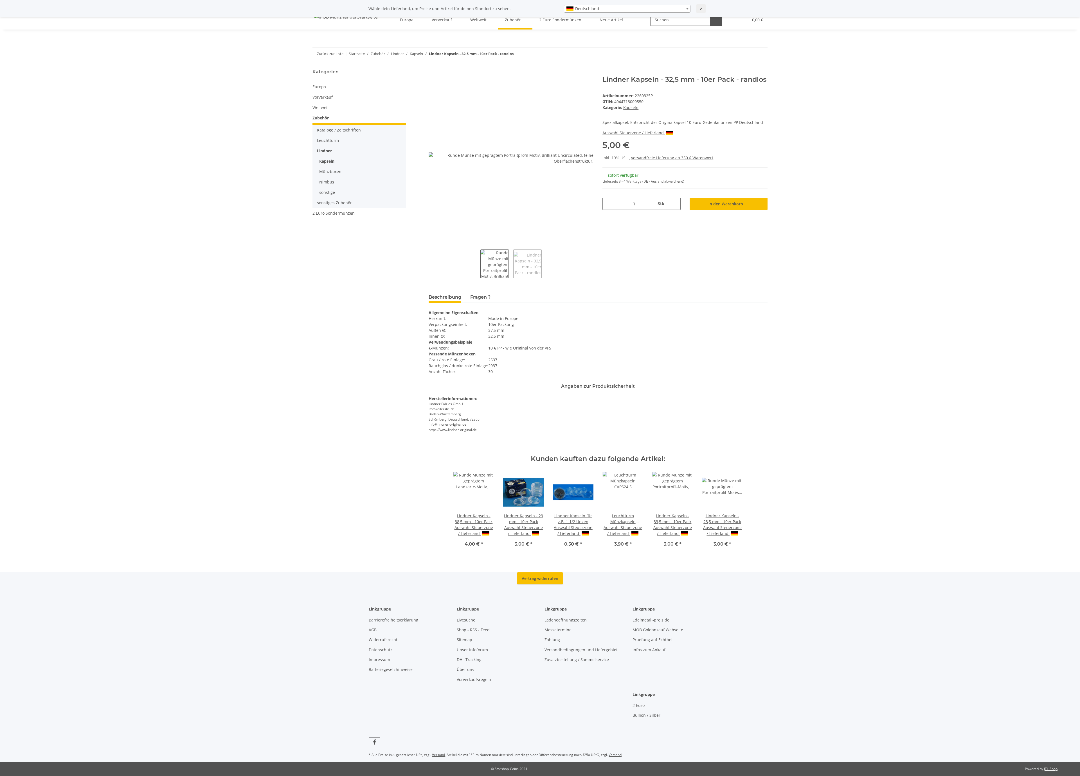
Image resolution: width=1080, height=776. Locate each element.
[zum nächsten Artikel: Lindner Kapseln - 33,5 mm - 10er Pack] (761, 54)
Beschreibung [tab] (445, 297)
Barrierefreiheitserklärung (393, 620)
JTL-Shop (1051, 768)
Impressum (379, 659)
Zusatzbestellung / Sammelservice (576, 659)
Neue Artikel (611, 19)
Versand (438, 754)
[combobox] (627, 9)
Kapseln (630, 107)
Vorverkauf (322, 97)
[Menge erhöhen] (674, 204)
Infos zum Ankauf (649, 649)
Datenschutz (380, 649)
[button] (733, 20)
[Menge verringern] (609, 204)
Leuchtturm (328, 140)
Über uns (465, 669)
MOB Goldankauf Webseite (658, 629)
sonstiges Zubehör (334, 202)
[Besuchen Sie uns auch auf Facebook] (374, 742)
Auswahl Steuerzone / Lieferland (633, 132)
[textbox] (627, 8)
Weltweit (320, 107)
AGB (373, 629)
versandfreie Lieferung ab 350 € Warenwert (672, 157)
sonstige (327, 192)
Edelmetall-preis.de (651, 620)
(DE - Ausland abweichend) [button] (663, 181)
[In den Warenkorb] (433, 72)
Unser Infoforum (472, 649)
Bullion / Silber (646, 715)
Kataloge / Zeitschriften (339, 130)
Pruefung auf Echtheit (653, 639)
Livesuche (466, 620)
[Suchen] (716, 20)
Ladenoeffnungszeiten (565, 620)
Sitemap (464, 639)
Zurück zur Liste (330, 53)
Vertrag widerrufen (540, 578)
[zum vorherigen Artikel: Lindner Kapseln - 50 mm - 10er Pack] (749, 54)
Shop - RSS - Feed (473, 629)
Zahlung (552, 639)
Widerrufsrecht (383, 639)
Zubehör (320, 118)
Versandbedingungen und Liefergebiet (581, 649)
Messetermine (558, 629)
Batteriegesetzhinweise (391, 669)
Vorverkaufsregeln (474, 679)
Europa (319, 86)
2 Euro (639, 705)
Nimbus (326, 182)
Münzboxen (330, 171)
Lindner (324, 150)
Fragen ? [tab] (480, 297)
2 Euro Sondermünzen (333, 213)
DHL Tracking (469, 659)
